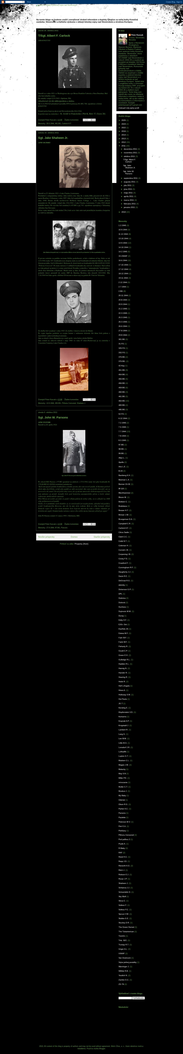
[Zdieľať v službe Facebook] (91, 120)
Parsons (64, 528)
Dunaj (121, 616)
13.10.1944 (123, 238)
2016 (124, 131)
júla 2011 (128, 185)
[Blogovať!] (86, 120)
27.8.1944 (50, 528)
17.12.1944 (123, 269)
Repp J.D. (123, 861)
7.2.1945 (122, 423)
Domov (74, 537)
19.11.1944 (123, 278)
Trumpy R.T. (124, 945)
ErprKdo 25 (123, 629)
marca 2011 (129, 200)
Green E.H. (123, 655)
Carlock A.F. (67, 124)
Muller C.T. (123, 787)
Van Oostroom (125, 958)
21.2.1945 (123, 309)
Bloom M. (123, 497)
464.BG (122, 401)
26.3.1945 (123, 322)
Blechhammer (124, 493)
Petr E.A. (122, 826)
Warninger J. (124, 966)
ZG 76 (121, 984)
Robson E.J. (124, 874)
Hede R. (122, 681)
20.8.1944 (123, 300)
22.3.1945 (123, 313)
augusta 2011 (130, 182)
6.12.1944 (123, 418)
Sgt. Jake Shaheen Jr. (53, 137)
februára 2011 (130, 204)
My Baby (122, 795)
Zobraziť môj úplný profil (129, 108)
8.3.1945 (122, 440)
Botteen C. (123, 502)
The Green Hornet (126, 927)
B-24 (121, 471)
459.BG (122, 388)
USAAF (122, 953)
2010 (124, 212)
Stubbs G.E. (124, 918)
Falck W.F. (123, 642)
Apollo (121, 462)
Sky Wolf (122, 896)
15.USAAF (123, 256)
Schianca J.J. (124, 888)
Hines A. (122, 690)
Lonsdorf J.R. (124, 747)
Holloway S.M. (125, 695)
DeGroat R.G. (124, 580)
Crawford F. (123, 563)
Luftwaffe (122, 752)
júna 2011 (128, 189)
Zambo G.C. (124, 980)
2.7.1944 (122, 287)
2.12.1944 (123, 282)
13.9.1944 (50, 403)
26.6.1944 (50, 124)
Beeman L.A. (124, 480)
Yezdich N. (123, 975)
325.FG (122, 348)
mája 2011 (128, 193)
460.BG (122, 392)
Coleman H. (124, 545)
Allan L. (122, 458)
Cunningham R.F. (126, 567)
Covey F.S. (123, 559)
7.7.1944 (122, 431)
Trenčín (122, 936)
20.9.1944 (123, 304)
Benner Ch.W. (124, 484)
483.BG (122, 405)
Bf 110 (121, 488)
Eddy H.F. (123, 620)
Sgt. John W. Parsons (53, 417)
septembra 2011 (131, 178)
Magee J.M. (124, 765)
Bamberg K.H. (124, 475)
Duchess (122, 607)
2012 (124, 142)
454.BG (122, 374)
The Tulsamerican (126, 931)
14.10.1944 (123, 247)
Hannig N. (123, 668)
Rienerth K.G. (124, 866)
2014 (124, 135)
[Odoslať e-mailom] (84, 120)
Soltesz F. (123, 905)
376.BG (122, 357)
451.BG (122, 370)
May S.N (122, 773)
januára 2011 (129, 207)
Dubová (122, 602)
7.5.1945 (122, 427)
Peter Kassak (137, 35)
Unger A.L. (123, 949)
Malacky (122, 769)
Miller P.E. (123, 778)
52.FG (121, 414)
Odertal (122, 800)
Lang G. (122, 734)
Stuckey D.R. (124, 923)
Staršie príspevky (102, 537)
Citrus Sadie (124, 532)
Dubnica (122, 598)
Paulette (122, 817)
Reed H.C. (123, 857)
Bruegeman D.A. (126, 519)
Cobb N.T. (123, 541)
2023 (124, 124)
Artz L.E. (122, 467)
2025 (124, 120)
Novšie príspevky (46, 537)
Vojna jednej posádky (128, 962)
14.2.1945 (123, 251)
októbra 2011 (129, 156)
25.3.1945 (123, 317)
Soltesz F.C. (124, 909)
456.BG (122, 383)
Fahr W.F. (123, 638)
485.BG (122, 409)
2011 (124, 146)
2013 (124, 138)
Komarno (122, 717)
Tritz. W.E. (123, 940)
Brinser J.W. (124, 515)
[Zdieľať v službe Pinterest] (94, 120)
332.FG (122, 352)
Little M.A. (123, 743)
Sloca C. (122, 901)
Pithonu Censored (69, 403)
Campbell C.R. (125, 524)
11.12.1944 (123, 234)
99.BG (121, 453)
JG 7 (121, 703)
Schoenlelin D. (125, 892)
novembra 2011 (131, 153)
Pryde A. (122, 844)
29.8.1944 (123, 335)
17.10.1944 (123, 265)
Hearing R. (123, 677)
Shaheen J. (81, 403)
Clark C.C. (123, 537)
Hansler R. (123, 673)
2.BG (121, 291)
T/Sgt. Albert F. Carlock (54, 35)
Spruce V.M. (124, 914)
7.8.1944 (122, 436)
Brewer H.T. (123, 510)
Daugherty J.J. (125, 572)
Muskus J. (123, 791)
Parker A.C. (123, 809)
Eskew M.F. (123, 633)
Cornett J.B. (124, 550)
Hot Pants (123, 699)
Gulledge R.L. (124, 660)
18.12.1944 (123, 273)
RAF (120, 853)
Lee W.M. (123, 738)
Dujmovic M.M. (125, 611)
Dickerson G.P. (125, 589)
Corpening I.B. (125, 554)
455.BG (58, 403)
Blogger (102, 1049)
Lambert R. (123, 730)
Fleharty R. (123, 646)
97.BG (57, 528)
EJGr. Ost (123, 624)
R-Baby (122, 848)
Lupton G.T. (123, 756)
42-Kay (122, 366)
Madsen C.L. (124, 760)
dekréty (122, 585)
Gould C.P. (123, 651)
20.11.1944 (123, 295)
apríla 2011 (129, 196)
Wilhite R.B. (123, 971)
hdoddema (82, 1049)
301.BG (122, 339)
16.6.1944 (123, 260)
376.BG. (122, 361)
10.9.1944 (123, 230)
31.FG (121, 344)
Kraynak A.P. (124, 721)
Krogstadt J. (124, 725)
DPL (120, 594)
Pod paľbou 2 (124, 839)
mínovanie (123, 782)
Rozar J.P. (123, 879)
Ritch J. (122, 870)
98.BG (121, 449)
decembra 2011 (131, 149)
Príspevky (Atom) (81, 544)
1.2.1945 (122, 225)
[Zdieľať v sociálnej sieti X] (89, 120)
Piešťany (122, 831)
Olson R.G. (123, 804)
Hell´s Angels (124, 686)
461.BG (58, 124)
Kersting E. (123, 708)
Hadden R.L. (124, 664)
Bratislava (123, 506)
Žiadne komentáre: (71, 120)
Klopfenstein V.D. (126, 712)
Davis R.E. (123, 576)
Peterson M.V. (124, 822)
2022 (124, 128)
